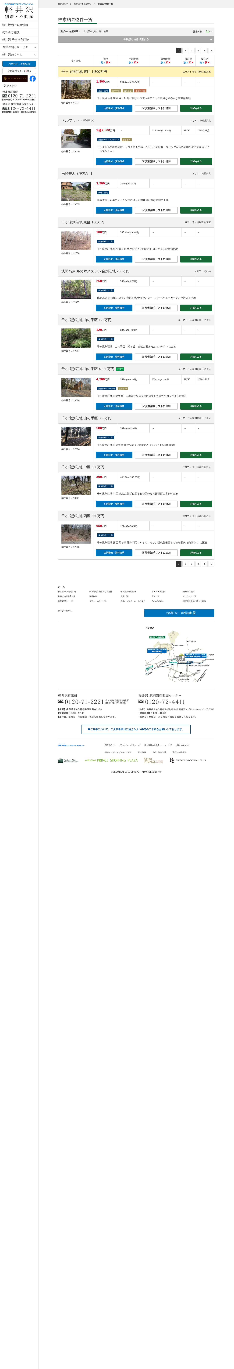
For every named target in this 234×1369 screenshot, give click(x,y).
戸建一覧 (124, 596)
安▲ (103, 62)
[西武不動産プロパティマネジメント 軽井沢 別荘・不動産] (19, 11)
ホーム (61, 587)
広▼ (136, 62)
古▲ (202, 62)
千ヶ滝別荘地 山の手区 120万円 (86, 320)
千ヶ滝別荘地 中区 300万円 (82, 467)
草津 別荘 (142, 752)
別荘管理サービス (65, 601)
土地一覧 (155, 596)
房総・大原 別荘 (179, 752)
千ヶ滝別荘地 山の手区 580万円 (86, 418)
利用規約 (108, 745)
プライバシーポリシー (128, 745)
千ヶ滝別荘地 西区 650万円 (82, 516)
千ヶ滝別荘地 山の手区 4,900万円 (87, 369)
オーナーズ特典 (158, 591)
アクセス (11, 86)
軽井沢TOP (63, 4)
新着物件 (93, 596)
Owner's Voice (158, 601)
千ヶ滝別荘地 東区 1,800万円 (84, 72)
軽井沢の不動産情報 (15, 24)
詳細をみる (196, 108)
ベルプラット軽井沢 (77, 120)
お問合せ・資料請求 (19, 63)
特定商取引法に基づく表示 (194, 601)
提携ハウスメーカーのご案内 (133, 601)
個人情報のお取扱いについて (156, 745)
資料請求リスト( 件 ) (19, 71)
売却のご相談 (11, 32)
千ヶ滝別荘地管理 (128, 591)
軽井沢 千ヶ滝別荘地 (15, 39)
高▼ (108, 62)
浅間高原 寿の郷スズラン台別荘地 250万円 (95, 271)
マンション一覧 (189, 596)
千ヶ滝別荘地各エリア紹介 (100, 591)
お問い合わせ (181, 745)
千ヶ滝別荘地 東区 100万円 (82, 222)
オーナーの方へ (64, 611)
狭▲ (131, 62)
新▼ (207, 62)
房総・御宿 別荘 (159, 752)
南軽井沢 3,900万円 (76, 173)
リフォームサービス (97, 601)
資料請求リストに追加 (158, 108)
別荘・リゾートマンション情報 (118, 752)
